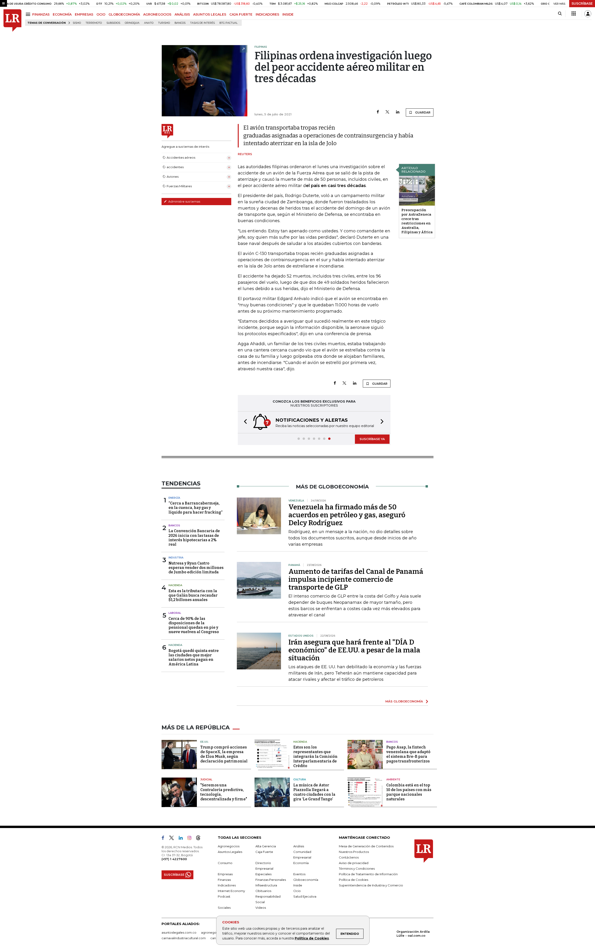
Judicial (206, 779)
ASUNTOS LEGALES (209, 14)
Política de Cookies (312, 938)
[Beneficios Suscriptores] (573, 13)
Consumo (225, 863)
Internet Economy (231, 891)
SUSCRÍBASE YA (372, 439)
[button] (244, 422)
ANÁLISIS (182, 14)
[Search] (560, 13)
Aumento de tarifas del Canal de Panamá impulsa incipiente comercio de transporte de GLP (355, 579)
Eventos (299, 874)
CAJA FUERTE (240, 14)
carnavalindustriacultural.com (184, 938)
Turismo (164, 22)
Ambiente (393, 779)
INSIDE (288, 14)
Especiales (263, 874)
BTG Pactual (228, 22)
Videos (260, 907)
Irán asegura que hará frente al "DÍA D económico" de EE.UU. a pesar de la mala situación (354, 650)
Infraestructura (266, 885)
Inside (297, 885)
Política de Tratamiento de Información (368, 874)
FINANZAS (41, 14)
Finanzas (224, 880)
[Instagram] (191, 839)
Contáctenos (349, 857)
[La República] (12, 20)
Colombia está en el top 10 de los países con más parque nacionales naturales (408, 792)
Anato (148, 22)
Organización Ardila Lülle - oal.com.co (413, 933)
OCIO (100, 14)
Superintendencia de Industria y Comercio (371, 885)
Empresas (225, 874)
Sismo (77, 22)
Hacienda (175, 585)
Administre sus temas (184, 201)
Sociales (224, 907)
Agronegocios (228, 846)
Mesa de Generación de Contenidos (366, 846)
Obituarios (263, 891)
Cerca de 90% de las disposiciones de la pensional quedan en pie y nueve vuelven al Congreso (194, 625)
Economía (301, 863)
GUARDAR (422, 112)
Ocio (297, 891)
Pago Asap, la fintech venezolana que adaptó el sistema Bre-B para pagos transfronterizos (408, 754)
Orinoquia (132, 22)
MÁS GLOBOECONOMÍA (404, 701)
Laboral (175, 613)
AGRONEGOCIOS (157, 14)
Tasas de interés (202, 22)
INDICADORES (267, 14)
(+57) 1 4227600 (174, 859)
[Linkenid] (182, 839)
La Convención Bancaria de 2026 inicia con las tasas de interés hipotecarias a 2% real (194, 538)
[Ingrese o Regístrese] (587, 13)
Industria (176, 557)
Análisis (298, 846)
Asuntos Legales (230, 852)
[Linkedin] (397, 112)
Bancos (180, 22)
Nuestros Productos (354, 852)
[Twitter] (387, 112)
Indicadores (227, 885)
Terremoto (94, 22)
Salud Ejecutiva (304, 896)
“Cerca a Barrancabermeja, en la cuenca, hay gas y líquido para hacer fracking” (195, 507)
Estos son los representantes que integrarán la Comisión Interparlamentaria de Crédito (315, 756)
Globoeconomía (305, 880)
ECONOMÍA (62, 14)
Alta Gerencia (265, 846)
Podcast (224, 896)
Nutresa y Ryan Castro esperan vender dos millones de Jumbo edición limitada (196, 567)
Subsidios (113, 22)
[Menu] (28, 14)
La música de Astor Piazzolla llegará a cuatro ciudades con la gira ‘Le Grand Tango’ (314, 792)
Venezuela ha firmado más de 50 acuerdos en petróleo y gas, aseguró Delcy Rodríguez (346, 515)
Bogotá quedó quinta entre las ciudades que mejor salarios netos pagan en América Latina (194, 657)
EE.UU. (204, 741)
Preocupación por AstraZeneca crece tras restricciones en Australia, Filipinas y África (417, 221)
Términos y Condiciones (357, 868)
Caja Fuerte (264, 852)
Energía (174, 497)
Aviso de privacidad (353, 863)
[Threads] (200, 839)
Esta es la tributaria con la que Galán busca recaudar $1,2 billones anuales (193, 595)
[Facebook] (378, 112)
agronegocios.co (214, 932)
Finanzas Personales (270, 880)
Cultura (299, 779)
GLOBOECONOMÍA (124, 14)
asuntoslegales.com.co (179, 932)
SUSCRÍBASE (582, 3)
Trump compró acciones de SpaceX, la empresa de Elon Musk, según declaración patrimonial (224, 754)
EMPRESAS (84, 14)
